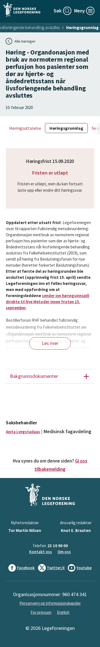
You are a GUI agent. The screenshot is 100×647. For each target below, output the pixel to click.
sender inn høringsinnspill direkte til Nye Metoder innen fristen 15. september (47, 301)
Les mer (50, 343)
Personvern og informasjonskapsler (50, 603)
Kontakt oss (40, 551)
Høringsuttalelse (25, 128)
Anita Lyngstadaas (23, 431)
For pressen (41, 612)
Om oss (64, 551)
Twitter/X (56, 567)
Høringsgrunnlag (82, 27)
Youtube (84, 567)
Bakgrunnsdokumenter (34, 376)
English (63, 612)
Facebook (26, 567)
